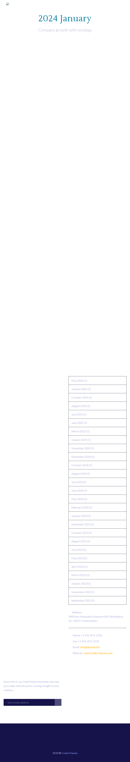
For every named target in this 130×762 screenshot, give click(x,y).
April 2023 (77, 566)
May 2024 (77, 499)
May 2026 (77, 380)
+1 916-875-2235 (91, 635)
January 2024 (79, 515)
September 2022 (81, 600)
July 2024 (77, 482)
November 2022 (81, 592)
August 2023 (78, 541)
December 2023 (80, 524)
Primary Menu (121, 4)
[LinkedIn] (58, 733)
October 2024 (79, 465)
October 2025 (79, 397)
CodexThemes (70, 753)
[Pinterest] (71, 733)
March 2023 (78, 575)
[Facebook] (54, 733)
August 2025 (78, 405)
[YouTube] (76, 733)
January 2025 (79, 439)
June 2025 (77, 422)
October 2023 (79, 532)
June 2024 (77, 490)
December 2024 (80, 448)
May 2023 (77, 558)
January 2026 (79, 389)
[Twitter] (62, 733)
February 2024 (80, 507)
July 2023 (77, 549)
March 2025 (78, 431)
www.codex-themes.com (98, 653)
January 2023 (79, 583)
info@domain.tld (90, 647)
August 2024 (78, 473)
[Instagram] (67, 733)
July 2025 (77, 414)
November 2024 (81, 456)
